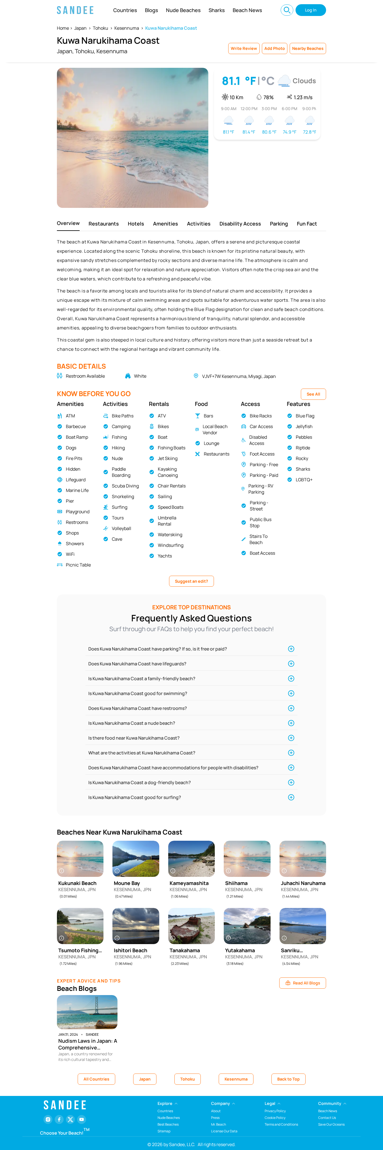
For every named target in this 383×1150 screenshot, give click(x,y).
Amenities (165, 223)
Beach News (247, 10)
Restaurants (104, 223)
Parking (279, 223)
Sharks (217, 10)
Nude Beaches (183, 10)
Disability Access (240, 223)
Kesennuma (126, 28)
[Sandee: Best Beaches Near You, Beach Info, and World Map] (75, 10)
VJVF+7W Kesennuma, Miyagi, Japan (239, 376)
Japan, (65, 51)
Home (63, 28)
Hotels (136, 223)
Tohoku (100, 28)
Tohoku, (85, 51)
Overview (68, 223)
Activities (199, 223)
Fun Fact (307, 223)
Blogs (151, 10)
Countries (125, 10)
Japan (80, 28)
